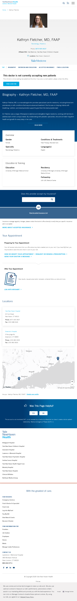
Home (4, 10)
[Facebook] (3, 568)
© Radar (60, 388)
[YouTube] (14, 568)
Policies (38, 581)
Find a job (5, 507)
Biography (12, 67)
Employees (5, 536)
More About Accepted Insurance (16, 227)
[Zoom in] (72, 381)
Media (4, 543)
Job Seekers (6, 533)
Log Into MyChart (12, 289)
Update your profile (33, 394)
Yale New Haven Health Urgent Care (13, 464)
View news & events (8, 517)
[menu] (73, 3)
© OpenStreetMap (68, 388)
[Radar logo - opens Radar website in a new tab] (7, 387)
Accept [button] (59, 591)
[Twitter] (7, 568)
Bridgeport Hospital (8, 443)
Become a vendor (7, 521)
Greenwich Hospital (11, 331)
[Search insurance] (52, 199)
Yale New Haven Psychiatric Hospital (13, 457)
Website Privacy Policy (27, 597)
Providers (5, 529)
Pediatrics (43, 44)
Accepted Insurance (46, 67)
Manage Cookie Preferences (10, 547)
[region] (38, 369)
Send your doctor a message (17, 256)
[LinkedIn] (10, 568)
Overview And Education (27, 67)
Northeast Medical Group (10, 478)
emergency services (8, 500)
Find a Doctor (11, 84)
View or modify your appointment (19, 254)
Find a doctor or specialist (10, 503)
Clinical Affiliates (7, 474)
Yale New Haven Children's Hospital (13, 446)
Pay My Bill (5, 514)
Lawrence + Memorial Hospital (11, 453)
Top (3, 67)
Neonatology (35, 44)
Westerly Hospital (7, 467)
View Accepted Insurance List (38, 213)
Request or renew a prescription (50, 254)
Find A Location (62, 67)
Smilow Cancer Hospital (9, 460)
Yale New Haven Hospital (12, 311)
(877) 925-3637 (40, 49)
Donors (4, 540)
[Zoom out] (72, 384)
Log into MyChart (7, 510)
